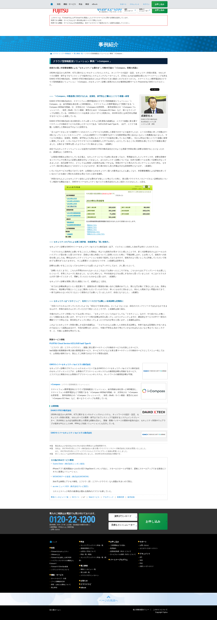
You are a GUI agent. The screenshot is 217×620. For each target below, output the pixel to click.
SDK (141, 560)
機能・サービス (70, 4)
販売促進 (131, 497)
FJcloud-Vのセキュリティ (60, 551)
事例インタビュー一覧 (59, 497)
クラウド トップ (57, 53)
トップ (54, 542)
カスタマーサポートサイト (149, 548)
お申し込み (159, 4)
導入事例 (84, 566)
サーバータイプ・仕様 (58, 578)
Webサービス (94, 497)
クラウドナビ (86, 584)
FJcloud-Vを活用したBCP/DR (61, 557)
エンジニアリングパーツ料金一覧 (92, 545)
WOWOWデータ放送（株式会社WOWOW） (71, 476)
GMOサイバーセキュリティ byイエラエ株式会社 (70, 364)
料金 (80, 4)
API (141, 557)
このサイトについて (160, 610)
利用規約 (113, 548)
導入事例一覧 (78, 53)
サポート (143, 542)
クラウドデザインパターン (90, 575)
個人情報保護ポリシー (141, 610)
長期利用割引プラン (87, 548)
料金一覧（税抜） (87, 554)
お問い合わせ (55, 529)
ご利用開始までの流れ (117, 545)
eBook (94, 4)
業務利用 (121, 497)
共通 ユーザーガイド (147, 566)
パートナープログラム (119, 560)
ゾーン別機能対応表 (58, 581)
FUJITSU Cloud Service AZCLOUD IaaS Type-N (70, 343)
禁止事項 (54, 587)
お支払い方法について (88, 551)
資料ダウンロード (122, 516)
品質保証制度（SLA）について (120, 551)
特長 (59, 4)
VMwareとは (55, 554)
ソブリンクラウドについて (60, 569)
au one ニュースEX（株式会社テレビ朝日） (71, 486)
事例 (87, 4)
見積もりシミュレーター (123, 525)
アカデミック (108, 497)
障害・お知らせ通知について (61, 584)
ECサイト (75, 497)
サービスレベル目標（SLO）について (123, 554)
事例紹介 (68, 53)
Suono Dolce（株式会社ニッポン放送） (69, 464)
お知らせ (84, 581)
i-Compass (56, 384)
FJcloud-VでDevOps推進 (59, 566)
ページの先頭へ (108, 600)
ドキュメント (145, 554)
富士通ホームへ (55, 610)
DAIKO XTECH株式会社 (61, 410)
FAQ (141, 563)
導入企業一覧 (85, 572)
